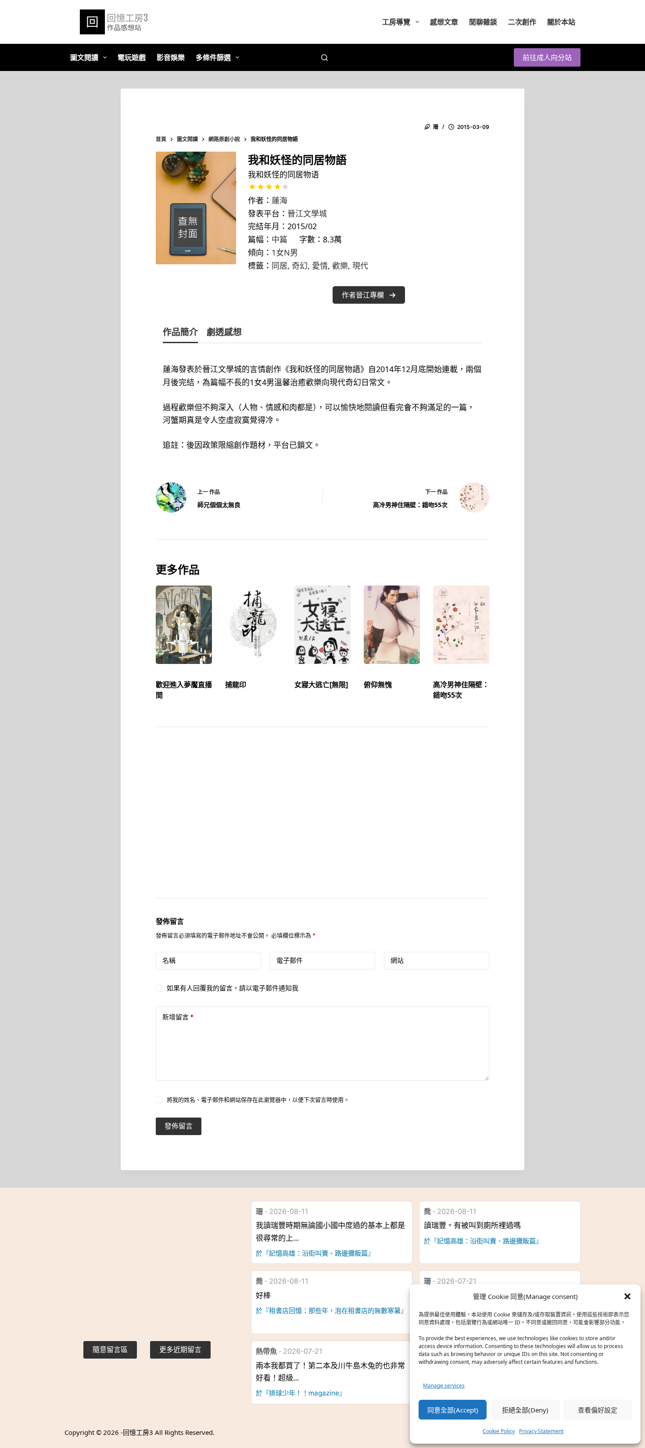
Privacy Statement (541, 1431)
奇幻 (300, 265)
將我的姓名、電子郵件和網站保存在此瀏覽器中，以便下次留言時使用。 (258, 1099)
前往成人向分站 (547, 57)
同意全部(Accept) (452, 1409)
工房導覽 (396, 22)
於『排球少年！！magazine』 (301, 1393)
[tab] (180, 334)
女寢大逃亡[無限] (321, 684)
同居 (279, 265)
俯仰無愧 (378, 684)
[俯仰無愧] (392, 625)
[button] (627, 1296)
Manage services (444, 1385)
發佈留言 (179, 1126)
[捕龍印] (253, 625)
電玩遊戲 (132, 57)
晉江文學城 (307, 213)
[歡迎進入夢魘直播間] (184, 625)
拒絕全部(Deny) (525, 1409)
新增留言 (178, 1017)
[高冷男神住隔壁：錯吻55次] (461, 625)
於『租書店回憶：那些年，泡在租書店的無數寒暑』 (331, 1310)
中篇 (279, 239)
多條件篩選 (213, 57)
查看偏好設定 (597, 1409)
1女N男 (285, 252)
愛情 (320, 265)
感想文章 (444, 22)
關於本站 (561, 22)
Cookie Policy (499, 1431)
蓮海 (279, 200)
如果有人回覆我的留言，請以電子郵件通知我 (232, 988)
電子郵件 (289, 960)
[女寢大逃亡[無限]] (322, 625)
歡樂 (340, 265)
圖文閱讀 (84, 57)
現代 (360, 265)
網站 (397, 960)
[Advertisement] (322, 823)
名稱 (169, 960)
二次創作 (522, 22)
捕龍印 (235, 684)
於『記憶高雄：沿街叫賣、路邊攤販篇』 (315, 1253)
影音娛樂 (171, 57)
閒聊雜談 (483, 22)
